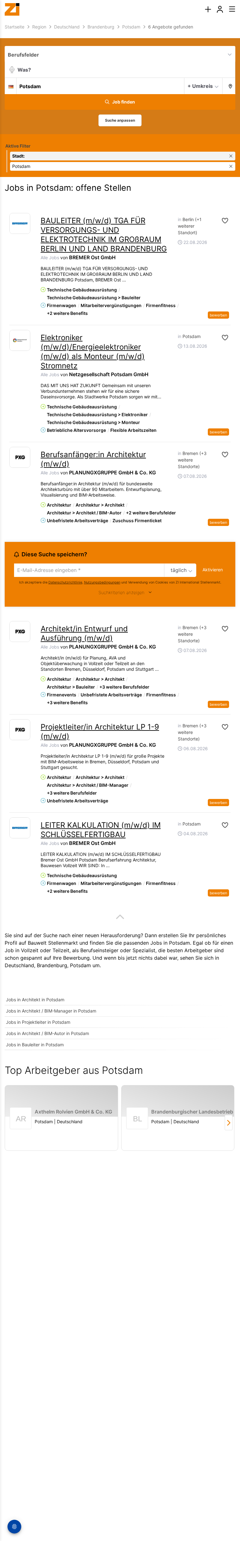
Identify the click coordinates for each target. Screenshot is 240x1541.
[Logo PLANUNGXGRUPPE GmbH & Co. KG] (20, 457)
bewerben (218, 315)
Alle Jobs (50, 257)
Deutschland (19, 965)
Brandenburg (52, 965)
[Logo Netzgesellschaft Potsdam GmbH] (20, 340)
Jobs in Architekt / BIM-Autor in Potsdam (47, 1033)
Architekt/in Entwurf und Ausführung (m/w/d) (84, 633)
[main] (120, 592)
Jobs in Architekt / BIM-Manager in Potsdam (51, 1010)
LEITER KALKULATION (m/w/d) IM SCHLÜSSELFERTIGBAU (101, 830)
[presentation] (207, 9)
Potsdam (80, 965)
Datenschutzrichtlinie (65, 582)
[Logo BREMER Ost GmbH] (20, 223)
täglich (179, 570)
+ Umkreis (200, 86)
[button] (228, 85)
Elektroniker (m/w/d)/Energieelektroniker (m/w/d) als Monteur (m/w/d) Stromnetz (93, 351)
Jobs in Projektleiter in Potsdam (38, 1022)
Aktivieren (212, 569)
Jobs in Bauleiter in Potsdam (35, 1044)
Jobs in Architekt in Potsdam (35, 999)
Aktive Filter (18, 146)
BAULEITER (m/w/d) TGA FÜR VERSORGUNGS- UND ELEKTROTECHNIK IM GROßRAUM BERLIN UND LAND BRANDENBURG (104, 234)
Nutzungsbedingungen (102, 582)
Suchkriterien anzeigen (121, 592)
